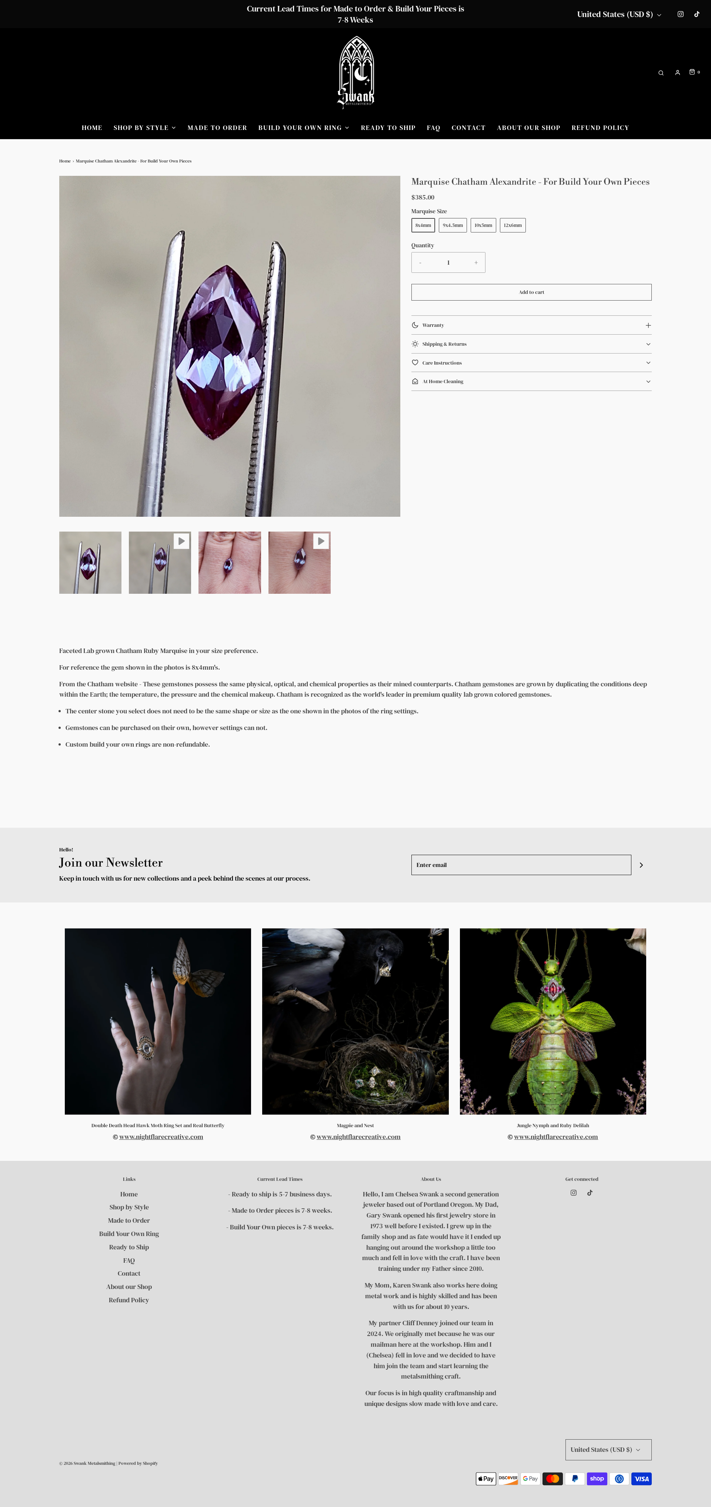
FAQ (434, 127)
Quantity (422, 245)
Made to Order (217, 127)
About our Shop (529, 127)
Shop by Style (129, 1207)
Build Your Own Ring (129, 1233)
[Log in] (677, 73)
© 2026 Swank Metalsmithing (87, 1463)
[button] (90, 563)
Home (92, 127)
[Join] (641, 865)
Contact (469, 127)
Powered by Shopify (138, 1463)
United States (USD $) (616, 14)
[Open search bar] (661, 72)
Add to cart (531, 292)
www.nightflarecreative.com (161, 1136)
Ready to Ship (388, 127)
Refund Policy (601, 127)
